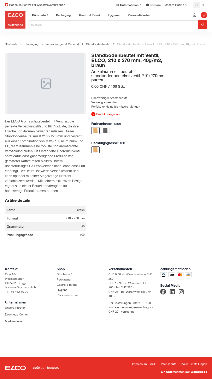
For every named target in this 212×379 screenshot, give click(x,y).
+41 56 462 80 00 (16, 291)
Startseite (11, 44)
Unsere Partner (15, 307)
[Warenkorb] (204, 15)
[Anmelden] (194, 15)
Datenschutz (168, 364)
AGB (153, 364)
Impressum (139, 364)
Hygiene (62, 289)
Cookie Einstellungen (193, 364)
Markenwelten (14, 321)
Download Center (16, 314)
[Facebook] (163, 292)
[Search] (203, 24)
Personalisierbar (67, 295)
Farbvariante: (106, 124)
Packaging (64, 279)
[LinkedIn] (172, 292)
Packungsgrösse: (108, 143)
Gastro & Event (67, 284)
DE (196, 4)
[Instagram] (181, 292)
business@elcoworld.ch (20, 287)
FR (203, 4)
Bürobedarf (64, 274)
